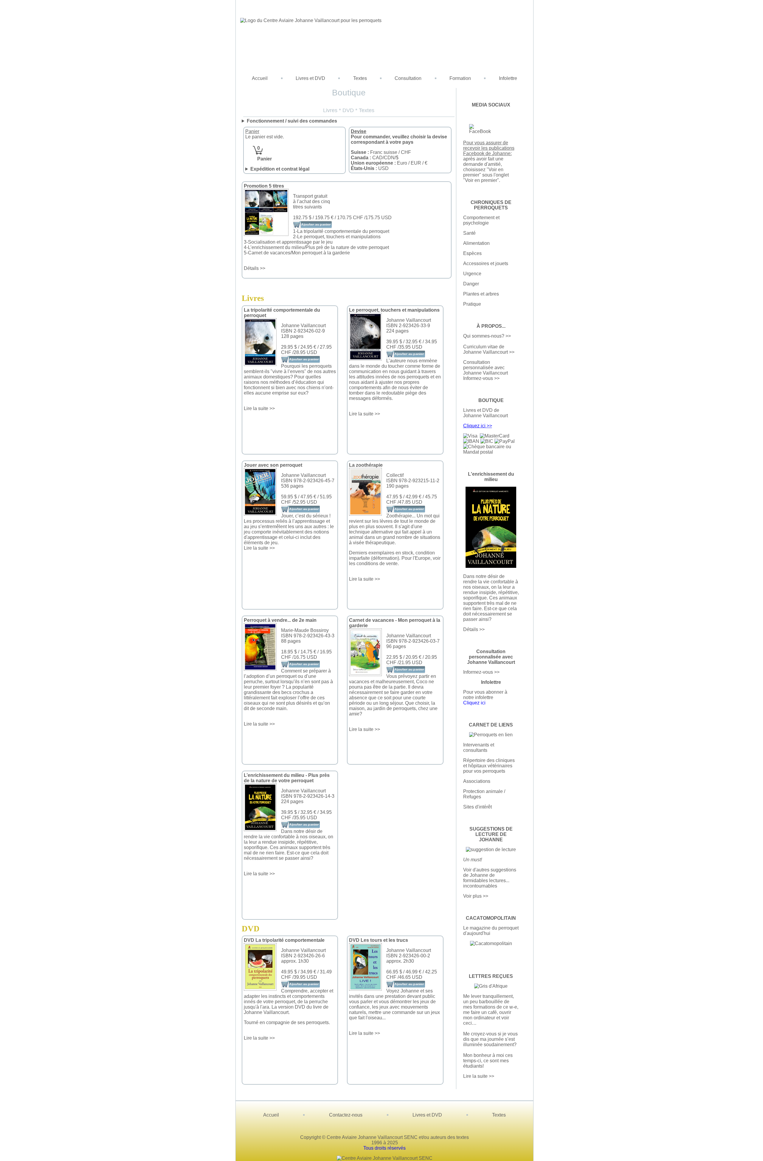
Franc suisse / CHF (381, 152)
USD (370, 168)
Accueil (260, 78)
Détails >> (254, 268)
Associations (476, 781)
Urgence (472, 273)
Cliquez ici (474, 702)
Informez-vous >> (481, 378)
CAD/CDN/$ (374, 157)
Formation (460, 78)
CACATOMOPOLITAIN (491, 918)
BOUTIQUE (491, 400)
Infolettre (508, 78)
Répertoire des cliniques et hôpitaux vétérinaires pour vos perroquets (489, 766)
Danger (471, 283)
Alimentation (476, 243)
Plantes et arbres (481, 293)
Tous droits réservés (384, 1148)
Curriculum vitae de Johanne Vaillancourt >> (488, 349)
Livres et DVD (310, 78)
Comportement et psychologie (481, 220)
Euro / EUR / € (389, 163)
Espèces (472, 253)
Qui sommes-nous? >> (487, 335)
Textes (360, 78)
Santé (469, 233)
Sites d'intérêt (477, 806)
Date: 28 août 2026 (294, 169)
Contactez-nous (345, 1114)
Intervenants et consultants (478, 747)
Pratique (472, 304)
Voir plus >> (475, 896)
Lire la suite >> (259, 408)
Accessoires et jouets (485, 263)
